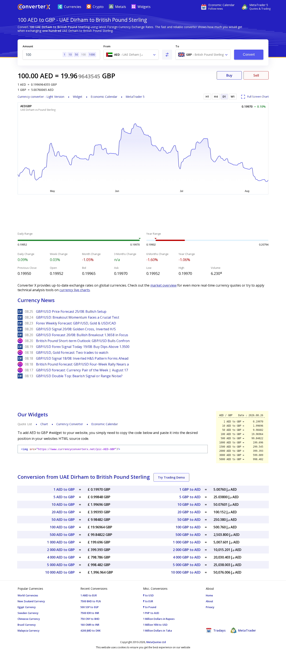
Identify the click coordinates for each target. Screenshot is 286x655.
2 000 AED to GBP (61, 549)
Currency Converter (69, 424)
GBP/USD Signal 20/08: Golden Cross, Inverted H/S (76, 329)
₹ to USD (148, 595)
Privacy (210, 607)
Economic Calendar (104, 97)
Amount (28, 46)
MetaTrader (246, 630)
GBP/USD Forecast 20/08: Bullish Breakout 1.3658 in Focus (82, 335)
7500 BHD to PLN (90, 601)
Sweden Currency (28, 613)
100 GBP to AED (188, 527)
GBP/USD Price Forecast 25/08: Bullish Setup (71, 311)
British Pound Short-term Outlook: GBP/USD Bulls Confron (83, 340)
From (106, 46)
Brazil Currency (27, 625)
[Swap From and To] (167, 55)
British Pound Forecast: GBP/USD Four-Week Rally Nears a (82, 364)
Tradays (219, 630)
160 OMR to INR (89, 625)
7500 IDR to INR (89, 613)
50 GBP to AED (189, 519)
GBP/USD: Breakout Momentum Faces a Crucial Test (77, 317)
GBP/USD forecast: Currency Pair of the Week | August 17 (82, 370)
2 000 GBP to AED (187, 549)
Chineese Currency (29, 619)
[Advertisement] (143, 213)
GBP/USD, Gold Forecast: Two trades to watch (72, 352)
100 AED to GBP (62, 527)
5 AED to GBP (64, 497)
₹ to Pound (149, 607)
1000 (92, 54)
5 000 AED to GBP (61, 564)
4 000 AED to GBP (61, 557)
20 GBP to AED (189, 512)
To (177, 46)
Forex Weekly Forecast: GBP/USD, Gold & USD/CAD (76, 323)
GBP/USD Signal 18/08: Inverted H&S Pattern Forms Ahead (82, 358)
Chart (44, 424)
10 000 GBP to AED (186, 572)
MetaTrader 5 (135, 97)
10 (70, 54)
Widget (77, 97)
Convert (249, 54)
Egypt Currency (27, 607)
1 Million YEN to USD (155, 625)
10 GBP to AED (189, 504)
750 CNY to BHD (89, 619)
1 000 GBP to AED (187, 542)
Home (209, 595)
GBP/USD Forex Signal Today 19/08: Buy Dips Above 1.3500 (83, 346)
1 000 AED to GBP (61, 542)
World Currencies (28, 595)
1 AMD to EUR (88, 595)
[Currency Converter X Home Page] (34, 7)
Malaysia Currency (28, 630)
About (209, 601)
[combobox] (131, 54)
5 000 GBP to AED (187, 564)
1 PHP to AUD (151, 613)
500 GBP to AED (188, 534)
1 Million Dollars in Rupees (159, 619)
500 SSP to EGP (89, 607)
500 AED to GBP (62, 534)
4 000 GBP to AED (187, 557)
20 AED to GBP (63, 512)
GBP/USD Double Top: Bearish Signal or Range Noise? (79, 376)
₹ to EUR (148, 601)
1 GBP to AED (190, 489)
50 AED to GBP (63, 519)
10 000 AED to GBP (60, 572)
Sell (256, 75)
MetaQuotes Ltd (156, 642)
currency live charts (74, 290)
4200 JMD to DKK (90, 630)
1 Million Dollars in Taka (157, 630)
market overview (163, 285)
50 (76, 54)
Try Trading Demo (171, 477)
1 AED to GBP (64, 489)
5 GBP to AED (190, 497)
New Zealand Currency (31, 601)
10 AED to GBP (63, 504)
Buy (229, 75)
